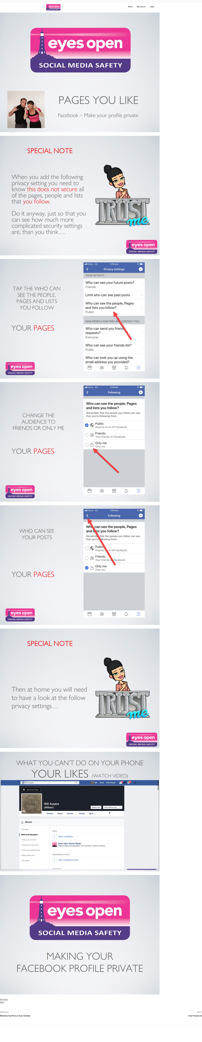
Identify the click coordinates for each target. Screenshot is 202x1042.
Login (152, 7)
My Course (141, 7)
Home (130, 7)
